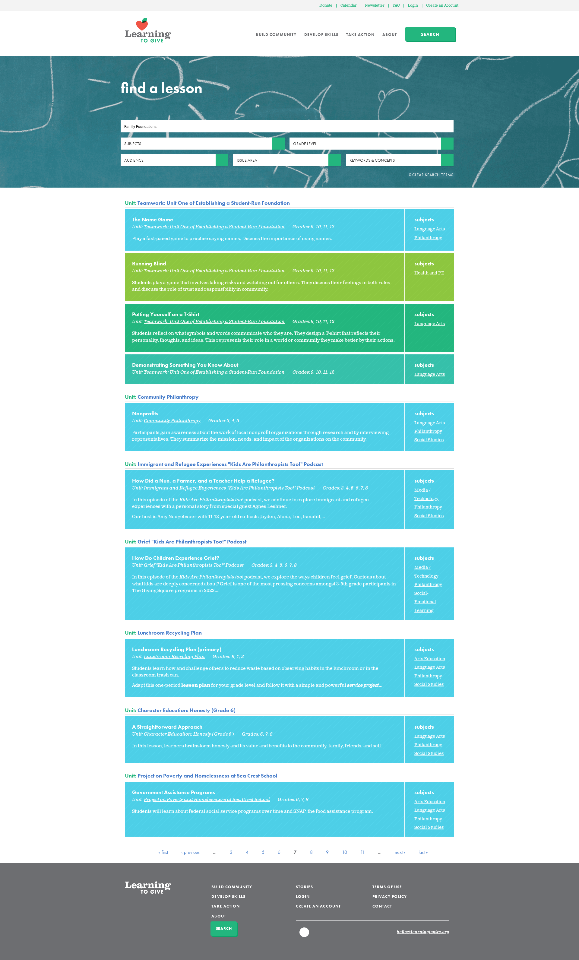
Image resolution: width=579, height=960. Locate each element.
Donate (325, 5)
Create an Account (442, 5)
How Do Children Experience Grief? (175, 557)
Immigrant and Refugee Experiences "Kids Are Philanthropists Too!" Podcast (230, 464)
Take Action (360, 34)
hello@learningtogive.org (423, 932)
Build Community (276, 34)
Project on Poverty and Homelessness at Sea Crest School (207, 775)
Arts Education (429, 659)
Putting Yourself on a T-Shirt (165, 314)
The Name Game (152, 219)
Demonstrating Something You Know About (185, 364)
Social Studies (429, 440)
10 (344, 852)
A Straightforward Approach (167, 726)
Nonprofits (145, 413)
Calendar (348, 5)
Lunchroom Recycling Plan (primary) (176, 649)
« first (163, 852)
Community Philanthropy (168, 396)
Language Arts (429, 229)
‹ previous (190, 852)
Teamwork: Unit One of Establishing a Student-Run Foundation (214, 202)
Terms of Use (387, 886)
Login (413, 5)
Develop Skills (321, 34)
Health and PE (429, 273)
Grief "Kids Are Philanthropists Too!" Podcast (192, 541)
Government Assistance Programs (173, 792)
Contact (382, 906)
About (389, 34)
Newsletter (374, 5)
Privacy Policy (389, 896)
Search (430, 34)
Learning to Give (148, 30)
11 (362, 852)
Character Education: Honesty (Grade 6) (187, 710)
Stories (304, 886)
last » (423, 852)
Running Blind (149, 263)
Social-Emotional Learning (425, 602)
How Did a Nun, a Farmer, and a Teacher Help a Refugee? (203, 480)
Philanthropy (428, 238)
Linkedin (304, 935)
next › (400, 852)
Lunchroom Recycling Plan (170, 632)
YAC (396, 5)
